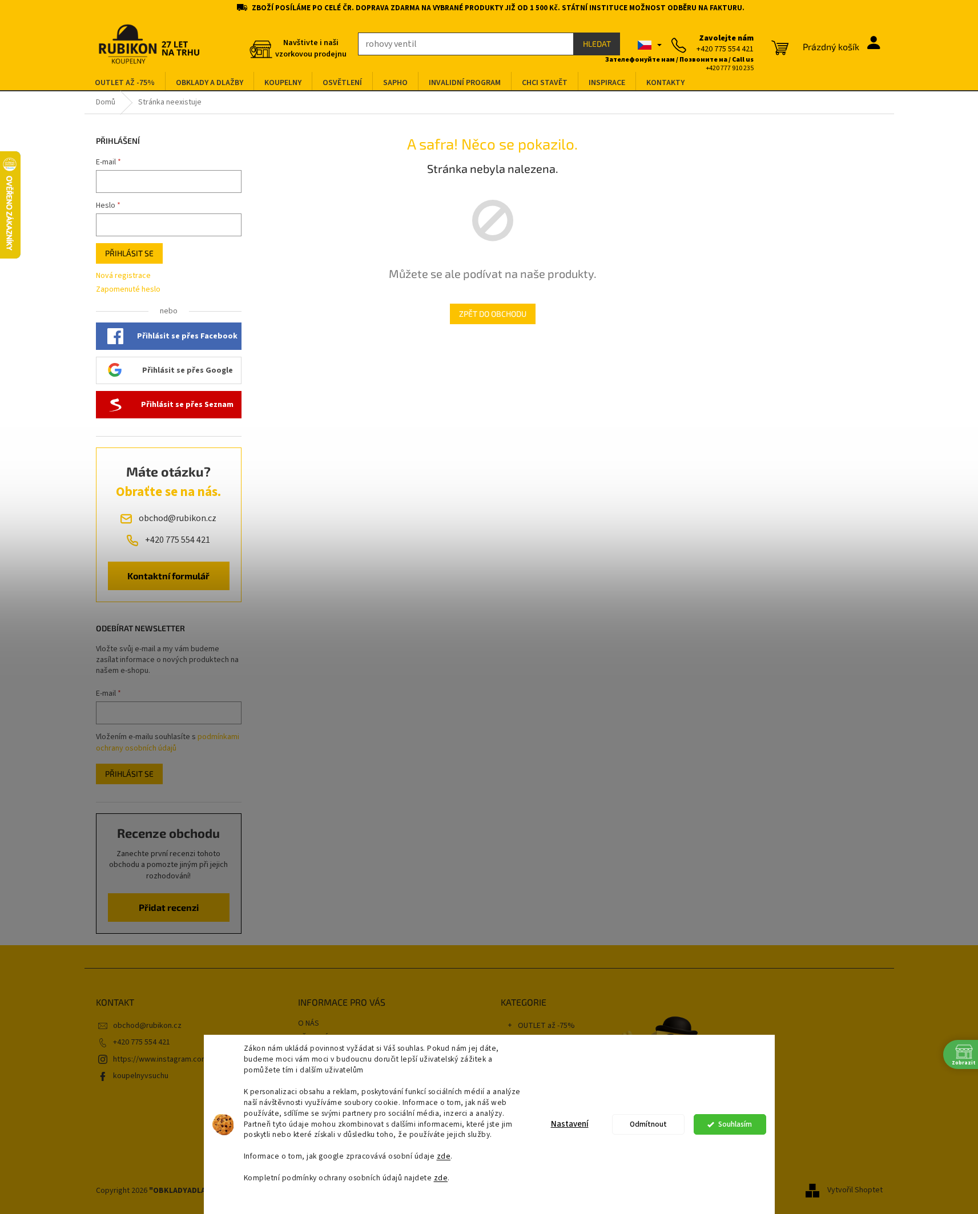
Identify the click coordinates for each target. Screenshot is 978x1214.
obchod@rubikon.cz (147, 1025)
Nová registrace (123, 276)
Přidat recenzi (169, 907)
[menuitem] (124, 83)
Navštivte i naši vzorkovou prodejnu (311, 48)
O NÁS (308, 1023)
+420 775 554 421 (141, 1042)
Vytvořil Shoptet (855, 1190)
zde (444, 1156)
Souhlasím (735, 1124)
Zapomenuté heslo (128, 289)
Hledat (597, 44)
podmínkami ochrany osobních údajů (167, 742)
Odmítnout (648, 1124)
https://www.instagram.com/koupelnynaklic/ (188, 1059)
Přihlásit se (129, 253)
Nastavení (570, 1124)
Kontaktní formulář (168, 575)
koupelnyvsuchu (140, 1076)
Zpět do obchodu (492, 313)
